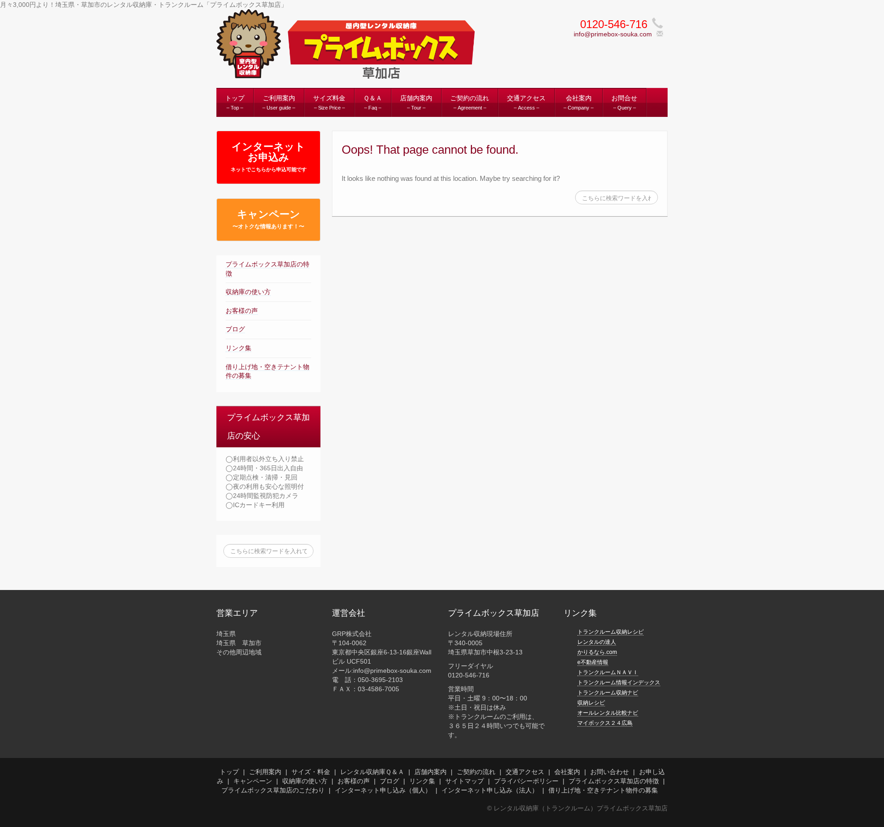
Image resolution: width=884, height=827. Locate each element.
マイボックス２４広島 (605, 723)
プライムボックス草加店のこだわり (273, 790)
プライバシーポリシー (526, 781)
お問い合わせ (609, 771)
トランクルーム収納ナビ (607, 692)
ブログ (235, 329)
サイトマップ (464, 781)
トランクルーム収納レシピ (610, 632)
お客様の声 (242, 310)
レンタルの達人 (596, 642)
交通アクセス (525, 771)
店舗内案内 (430, 771)
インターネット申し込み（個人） (383, 790)
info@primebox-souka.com (613, 34)
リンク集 (238, 348)
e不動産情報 (592, 662)
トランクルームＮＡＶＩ (607, 672)
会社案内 (567, 771)
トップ (229, 771)
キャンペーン (268, 219)
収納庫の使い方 (248, 291)
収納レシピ (591, 703)
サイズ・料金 (310, 771)
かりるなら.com (597, 652)
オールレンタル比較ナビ (607, 713)
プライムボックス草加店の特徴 (614, 781)
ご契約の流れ (476, 771)
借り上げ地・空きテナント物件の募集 (603, 790)
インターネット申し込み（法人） (490, 790)
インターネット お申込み (269, 156)
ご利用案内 (265, 771)
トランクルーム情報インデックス (618, 682)
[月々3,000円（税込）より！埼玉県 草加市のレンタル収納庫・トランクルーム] (345, 43)
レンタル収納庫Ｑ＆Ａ (372, 771)
